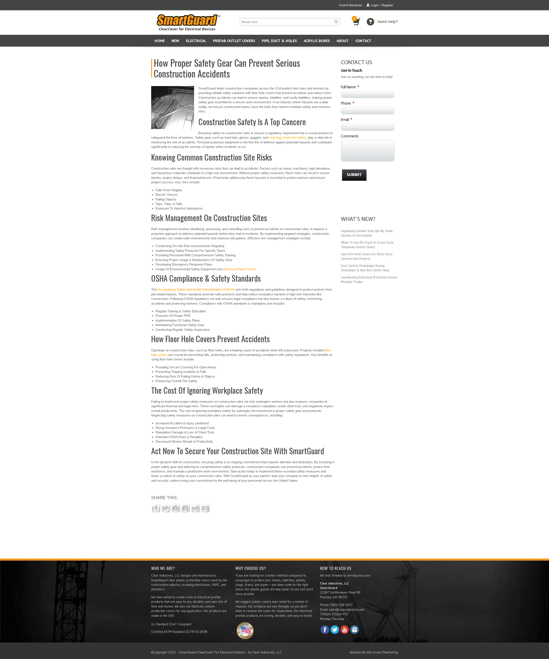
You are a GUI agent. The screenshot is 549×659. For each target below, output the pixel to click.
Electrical (196, 40)
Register (387, 5)
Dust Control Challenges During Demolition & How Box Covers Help (365, 268)
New (175, 40)
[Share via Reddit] (195, 508)
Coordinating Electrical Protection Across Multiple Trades (369, 279)
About (342, 40)
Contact (363, 40)
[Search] (336, 22)
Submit (354, 175)
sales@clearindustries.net (346, 609)
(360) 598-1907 (341, 605)
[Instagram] (354, 629)
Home (160, 40)
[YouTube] (344, 629)
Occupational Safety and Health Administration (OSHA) (195, 289)
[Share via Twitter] (166, 508)
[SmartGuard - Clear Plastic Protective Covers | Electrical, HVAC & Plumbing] (188, 21)
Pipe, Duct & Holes (279, 40)
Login (374, 5)
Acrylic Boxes (317, 40)
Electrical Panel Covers (239, 269)
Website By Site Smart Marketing (374, 652)
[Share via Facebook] (156, 508)
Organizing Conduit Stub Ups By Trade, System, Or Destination (367, 233)
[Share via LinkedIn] (185, 508)
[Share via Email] (205, 508)
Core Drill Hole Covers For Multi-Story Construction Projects (366, 256)
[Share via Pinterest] (176, 508)
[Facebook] (325, 629)
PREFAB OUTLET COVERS (234, 40)
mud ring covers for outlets (287, 137)
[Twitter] (334, 629)
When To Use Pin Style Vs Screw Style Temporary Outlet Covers (367, 244)
